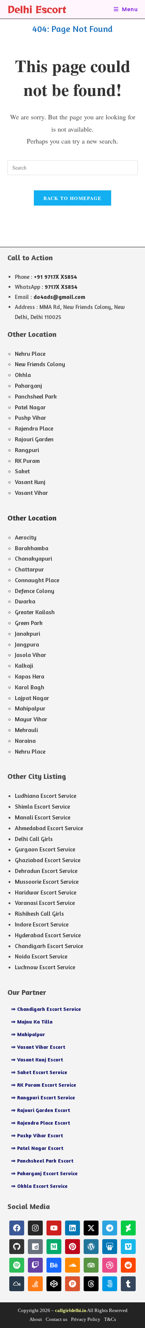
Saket (22, 471)
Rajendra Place (34, 428)
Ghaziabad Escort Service (47, 860)
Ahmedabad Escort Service (49, 828)
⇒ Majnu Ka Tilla (31, 1021)
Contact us (56, 1319)
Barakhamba (31, 548)
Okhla (23, 374)
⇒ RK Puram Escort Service (43, 1085)
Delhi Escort (36, 9)
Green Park (29, 622)
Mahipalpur (30, 708)
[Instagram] (35, 1228)
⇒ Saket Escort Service (39, 1072)
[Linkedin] (72, 1228)
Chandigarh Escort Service (49, 946)
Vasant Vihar (31, 492)
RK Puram (27, 460)
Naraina (25, 740)
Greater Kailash (35, 612)
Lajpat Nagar (32, 698)
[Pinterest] (72, 1246)
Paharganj (28, 385)
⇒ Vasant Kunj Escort (37, 1059)
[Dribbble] (109, 1265)
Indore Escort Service (41, 924)
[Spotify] (16, 1265)
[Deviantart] (128, 1228)
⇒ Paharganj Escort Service (44, 1173)
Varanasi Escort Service (45, 902)
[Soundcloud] (72, 1265)
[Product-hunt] (72, 1283)
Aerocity (25, 537)
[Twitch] (35, 1265)
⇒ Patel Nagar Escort (37, 1148)
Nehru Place (30, 353)
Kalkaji (24, 665)
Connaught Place (37, 580)
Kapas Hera (29, 676)
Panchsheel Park (36, 396)
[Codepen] (53, 1283)
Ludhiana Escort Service (45, 795)
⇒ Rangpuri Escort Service (43, 1097)
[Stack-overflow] (35, 1283)
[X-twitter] (91, 1228)
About (35, 1319)
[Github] (16, 1246)
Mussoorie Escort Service (46, 881)
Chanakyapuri (33, 558)
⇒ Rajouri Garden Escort (40, 1110)
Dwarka (25, 601)
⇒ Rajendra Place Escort (40, 1122)
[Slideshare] (109, 1246)
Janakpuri (27, 633)
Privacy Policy (85, 1319)
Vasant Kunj (30, 482)
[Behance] (53, 1265)
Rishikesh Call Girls (39, 913)
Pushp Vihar (30, 417)
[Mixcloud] (16, 1283)
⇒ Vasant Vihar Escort (38, 1047)
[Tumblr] (128, 1283)
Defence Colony (34, 590)
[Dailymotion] (35, 1246)
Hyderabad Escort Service (48, 935)
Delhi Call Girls (34, 838)
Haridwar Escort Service (45, 892)
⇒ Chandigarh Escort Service (46, 1009)
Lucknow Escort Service (45, 967)
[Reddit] (128, 1265)
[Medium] (53, 1246)
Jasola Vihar (30, 654)
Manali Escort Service (42, 817)
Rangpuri (27, 450)
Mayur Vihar (31, 719)
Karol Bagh (29, 687)
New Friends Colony (40, 364)
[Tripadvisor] (91, 1265)
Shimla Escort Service (42, 806)
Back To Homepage (73, 198)
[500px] (109, 1283)
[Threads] (91, 1283)
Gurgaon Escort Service (45, 849)
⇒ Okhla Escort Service (39, 1186)
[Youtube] (53, 1228)
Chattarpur (29, 569)
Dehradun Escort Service (46, 870)
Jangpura (27, 644)
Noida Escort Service (41, 956)
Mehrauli (26, 730)
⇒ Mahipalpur (28, 1034)
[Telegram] (109, 1228)
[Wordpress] (91, 1246)
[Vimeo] (128, 1246)
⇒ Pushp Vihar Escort (37, 1135)
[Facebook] (16, 1228)
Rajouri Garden (34, 439)
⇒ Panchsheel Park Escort (42, 1160)
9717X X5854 (61, 286)
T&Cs (110, 1319)
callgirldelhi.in (70, 1310)
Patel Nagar (30, 407)
